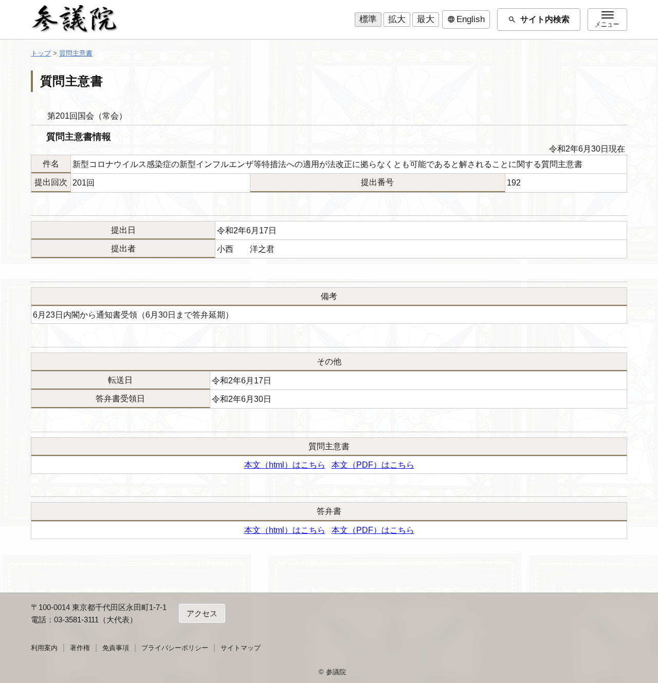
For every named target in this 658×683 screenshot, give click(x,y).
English (466, 19)
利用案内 (44, 648)
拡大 (397, 19)
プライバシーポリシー (174, 648)
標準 (368, 19)
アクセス (202, 613)
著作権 (80, 648)
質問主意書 (76, 53)
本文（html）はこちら (284, 464)
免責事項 (115, 648)
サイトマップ (241, 648)
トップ (41, 53)
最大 (425, 19)
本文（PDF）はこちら (373, 464)
